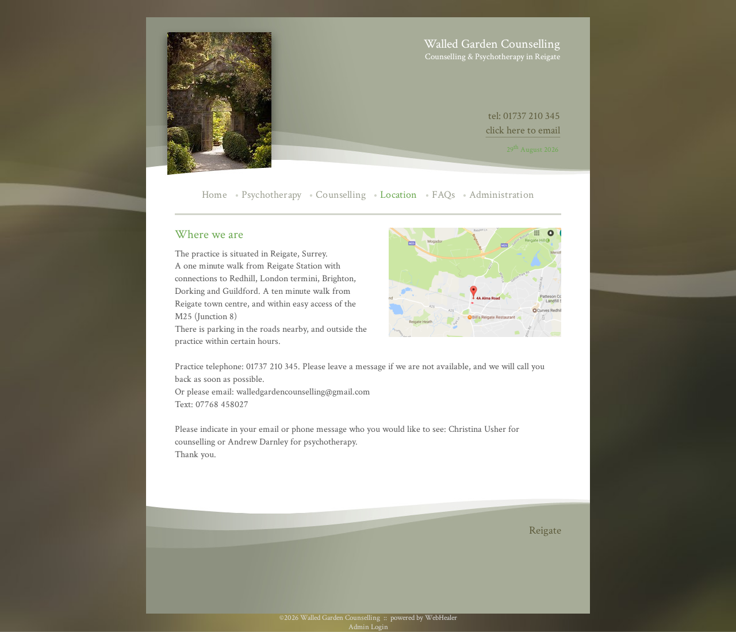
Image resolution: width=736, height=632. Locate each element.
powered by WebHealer (423, 618)
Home (214, 194)
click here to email (523, 130)
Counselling (341, 194)
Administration (501, 194)
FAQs (443, 194)
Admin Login (368, 627)
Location (398, 194)
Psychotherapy (271, 194)
